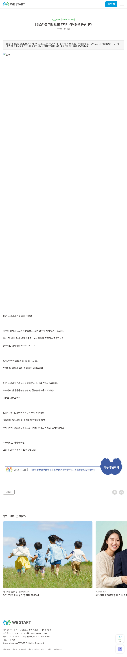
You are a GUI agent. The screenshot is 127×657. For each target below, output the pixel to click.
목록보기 (9, 492)
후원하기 (111, 4)
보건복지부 (57, 649)
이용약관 (22, 649)
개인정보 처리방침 (10, 649)
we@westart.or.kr (39, 633)
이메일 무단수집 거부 (36, 649)
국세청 (48, 649)
